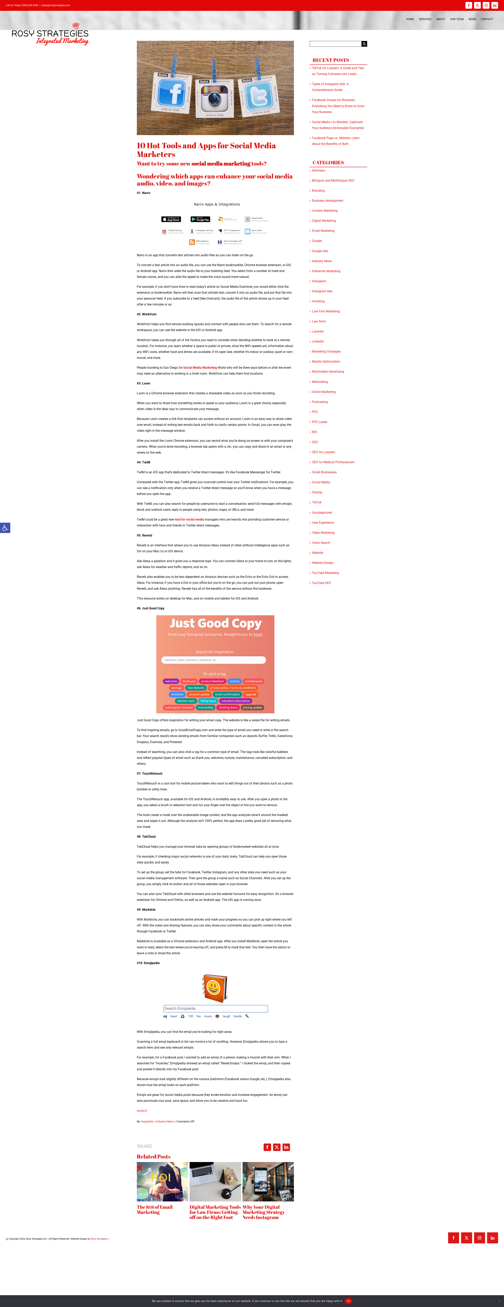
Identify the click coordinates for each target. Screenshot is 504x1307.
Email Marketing (323, 231)
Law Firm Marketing (326, 311)
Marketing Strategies (326, 351)
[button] (5, 528)
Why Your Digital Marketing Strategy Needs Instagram (172, 1212)
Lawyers (318, 331)
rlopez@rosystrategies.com (55, 5)
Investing (318, 301)
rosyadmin (147, 1121)
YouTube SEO (321, 583)
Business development (327, 200)
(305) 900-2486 (30, 5)
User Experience (323, 522)
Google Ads (320, 251)
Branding (318, 190)
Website (317, 553)
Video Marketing (323, 533)
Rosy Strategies (99, 1241)
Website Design (323, 563)
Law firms (319, 321)
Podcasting (320, 402)
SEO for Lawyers (323, 452)
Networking (320, 382)
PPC (315, 412)
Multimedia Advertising (328, 371)
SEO (315, 442)
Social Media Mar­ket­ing (200, 367)
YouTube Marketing (325, 573)
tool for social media (189, 519)
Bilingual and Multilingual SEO (333, 180)
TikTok (316, 502)
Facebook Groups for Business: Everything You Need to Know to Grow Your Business (338, 106)
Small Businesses (324, 472)
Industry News (165, 1121)
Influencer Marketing (326, 271)
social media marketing (221, 163)
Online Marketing (324, 392)
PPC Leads (319, 422)
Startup (317, 492)
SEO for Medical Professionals (333, 462)
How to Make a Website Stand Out (281, 1209)
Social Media (321, 482)
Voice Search (321, 543)
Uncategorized (322, 512)
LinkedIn (318, 341)
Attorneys (318, 170)
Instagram (319, 281)
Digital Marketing (324, 221)
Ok (348, 1300)
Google (317, 241)
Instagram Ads (322, 291)
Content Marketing (325, 211)
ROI (314, 432)
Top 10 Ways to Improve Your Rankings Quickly (229, 1212)
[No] (499, 1301)
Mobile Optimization (326, 361)
